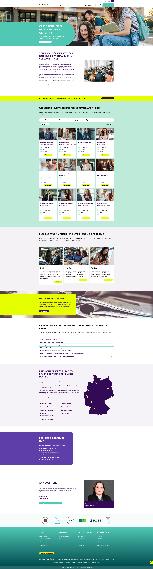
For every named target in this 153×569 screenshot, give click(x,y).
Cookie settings (83, 567)
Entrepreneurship (43, 536)
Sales (60, 538)
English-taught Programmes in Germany (104, 546)
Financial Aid (81, 543)
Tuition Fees (81, 545)
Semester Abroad (63, 541)
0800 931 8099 (43, 498)
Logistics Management (44, 541)
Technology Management (64, 536)
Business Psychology (63, 543)
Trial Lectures (81, 538)
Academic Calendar (102, 543)
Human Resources (43, 545)
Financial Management (44, 538)
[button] (61, 4)
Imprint (76, 567)
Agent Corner (100, 541)
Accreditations (100, 538)
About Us (99, 536)
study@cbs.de (43, 496)
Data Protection (70, 567)
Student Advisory (82, 536)
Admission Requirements (84, 541)
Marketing (41, 543)
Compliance (89, 567)
